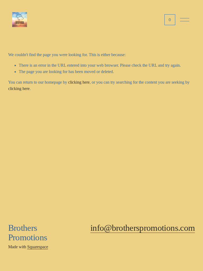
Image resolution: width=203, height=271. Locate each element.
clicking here (79, 82)
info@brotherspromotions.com (142, 228)
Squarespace (37, 247)
